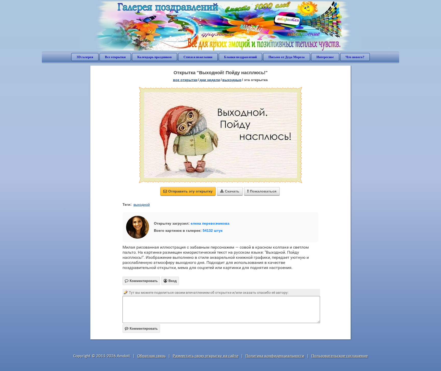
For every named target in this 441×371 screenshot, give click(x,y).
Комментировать (141, 328)
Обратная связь (151, 356)
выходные (231, 80)
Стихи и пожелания (197, 57)
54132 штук (213, 230)
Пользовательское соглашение (339, 356)
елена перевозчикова (210, 223)
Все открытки (115, 57)
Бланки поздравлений (240, 57)
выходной (141, 204)
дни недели (210, 80)
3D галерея (85, 57)
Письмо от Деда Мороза (286, 57)
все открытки (185, 80)
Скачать (229, 191)
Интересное (325, 57)
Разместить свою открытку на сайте (205, 356)
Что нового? (355, 57)
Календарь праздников (154, 57)
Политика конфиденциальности (275, 356)
